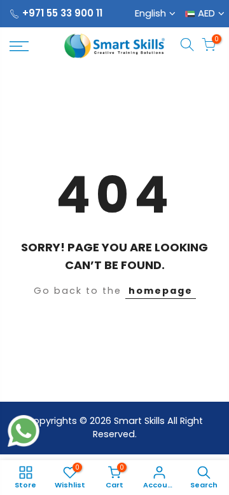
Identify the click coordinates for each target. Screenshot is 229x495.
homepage (160, 290)
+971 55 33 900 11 (62, 13)
